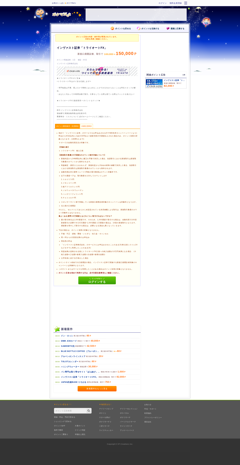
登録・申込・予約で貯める (64, 417)
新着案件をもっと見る (97, 388)
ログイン (163, 3)
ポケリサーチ (125, 417)
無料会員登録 (176, 3)
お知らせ (147, 405)
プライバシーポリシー (153, 418)
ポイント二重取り (61, 434)
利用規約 (147, 413)
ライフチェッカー (106, 430)
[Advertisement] (166, 108)
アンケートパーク (127, 430)
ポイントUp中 (59, 426)
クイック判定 (80, 430)
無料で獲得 (58, 430)
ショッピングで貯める (63, 421)
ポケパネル (124, 413)
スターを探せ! (104, 417)
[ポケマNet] (66, 14)
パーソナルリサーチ (128, 422)
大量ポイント (80, 426)
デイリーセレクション (129, 409)
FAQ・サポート (150, 409)
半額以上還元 (80, 434)
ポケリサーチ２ (105, 422)
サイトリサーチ (126, 426)
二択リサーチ (104, 426)
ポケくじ (102, 413)
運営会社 (147, 422)
